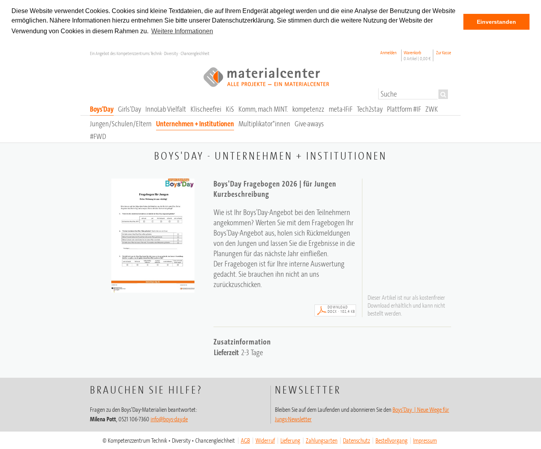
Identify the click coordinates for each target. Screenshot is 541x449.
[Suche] (443, 94)
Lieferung (290, 440)
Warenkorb (417, 55)
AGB (245, 440)
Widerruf (265, 440)
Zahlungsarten (321, 440)
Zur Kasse (443, 52)
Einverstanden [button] (496, 22)
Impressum (425, 440)
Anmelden (388, 52)
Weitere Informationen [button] (182, 31)
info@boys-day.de (169, 419)
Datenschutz (356, 440)
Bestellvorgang (391, 440)
